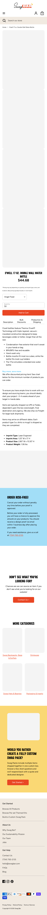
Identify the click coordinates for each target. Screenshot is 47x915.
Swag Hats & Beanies (12, 693)
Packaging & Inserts (34, 693)
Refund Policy (17, 905)
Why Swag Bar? (9, 830)
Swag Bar (18, 908)
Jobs (4, 842)
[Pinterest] (12, 881)
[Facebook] (3, 881)
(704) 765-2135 (16, 535)
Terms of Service (29, 905)
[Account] (36, 12)
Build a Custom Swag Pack (13, 817)
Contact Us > (23, 600)
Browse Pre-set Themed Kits (14, 813)
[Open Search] (4, 20)
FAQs (4, 868)
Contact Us (7, 855)
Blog (4, 872)
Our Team (6, 838)
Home (4, 27)
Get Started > (18, 782)
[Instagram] (8, 881)
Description (8, 322)
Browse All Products (11, 809)
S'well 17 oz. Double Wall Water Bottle (21, 27)
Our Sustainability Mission (13, 834)
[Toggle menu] (3, 13)
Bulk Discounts (21, 321)
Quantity (7, 304)
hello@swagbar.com (11, 863)
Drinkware (34, 655)
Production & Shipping (36, 321)
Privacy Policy (6, 905)
